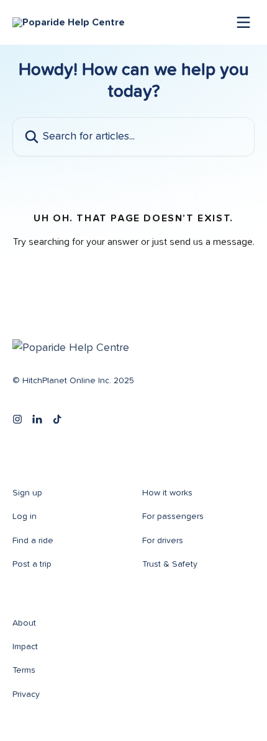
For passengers (173, 516)
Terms (23, 670)
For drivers (162, 540)
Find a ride (32, 540)
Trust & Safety (169, 564)
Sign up (27, 493)
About (24, 623)
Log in (24, 516)
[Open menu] (243, 22)
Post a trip (32, 564)
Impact (25, 646)
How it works (167, 493)
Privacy (26, 694)
